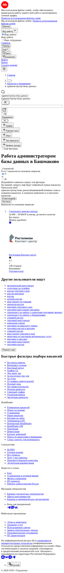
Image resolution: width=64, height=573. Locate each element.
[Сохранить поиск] (4, 110)
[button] (4, 60)
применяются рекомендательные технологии (26, 541)
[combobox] (15, 95)
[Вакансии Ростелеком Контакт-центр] (35, 239)
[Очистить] (5, 102)
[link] (6, 53)
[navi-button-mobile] (4, 69)
